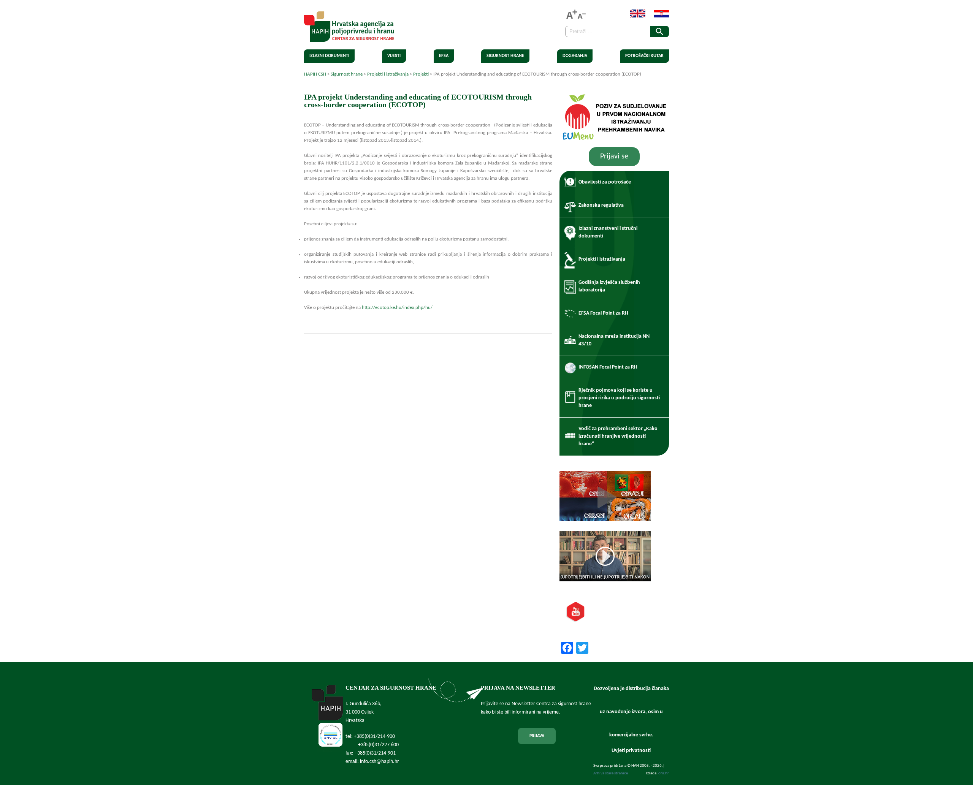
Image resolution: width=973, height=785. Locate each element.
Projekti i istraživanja (601, 259)
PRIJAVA (536, 736)
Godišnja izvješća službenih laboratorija (609, 286)
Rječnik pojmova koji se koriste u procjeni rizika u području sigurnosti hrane (619, 398)
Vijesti (394, 56)
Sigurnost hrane (505, 56)
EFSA (443, 56)
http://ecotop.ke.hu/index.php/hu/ (397, 307)
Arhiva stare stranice (610, 773)
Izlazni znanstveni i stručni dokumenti (607, 232)
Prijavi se (614, 156)
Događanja (575, 56)
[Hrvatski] (658, 16)
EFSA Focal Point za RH (603, 313)
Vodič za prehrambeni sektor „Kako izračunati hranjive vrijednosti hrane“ (618, 436)
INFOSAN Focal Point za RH (607, 367)
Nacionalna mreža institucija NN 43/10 (614, 340)
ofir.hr (663, 773)
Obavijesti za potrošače (604, 182)
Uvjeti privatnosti (631, 750)
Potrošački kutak (644, 56)
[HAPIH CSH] (349, 37)
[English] (633, 16)
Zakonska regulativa (601, 205)
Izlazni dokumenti (329, 56)
